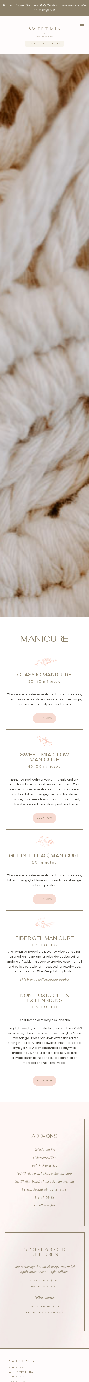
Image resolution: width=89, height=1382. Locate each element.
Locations (18, 1376)
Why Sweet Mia (21, 1372)
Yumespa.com (46, 10)
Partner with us (44, 43)
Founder (16, 1367)
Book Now (44, 718)
